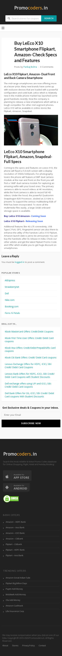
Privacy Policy (28, 645)
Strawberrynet (12, 286)
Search (49, 18)
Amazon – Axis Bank (15, 527)
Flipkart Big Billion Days (16, 583)
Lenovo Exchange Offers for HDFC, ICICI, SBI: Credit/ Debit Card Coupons (28, 366)
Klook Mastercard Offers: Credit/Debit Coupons (29, 331)
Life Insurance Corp (15, 611)
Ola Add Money (13, 600)
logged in (19, 262)
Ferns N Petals (12, 313)
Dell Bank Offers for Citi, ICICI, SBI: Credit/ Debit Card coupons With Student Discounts (29, 395)
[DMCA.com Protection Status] (11, 498)
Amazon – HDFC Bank (16, 522)
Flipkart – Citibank (14, 544)
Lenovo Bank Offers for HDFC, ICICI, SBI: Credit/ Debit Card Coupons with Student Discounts (30, 375)
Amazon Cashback (14, 605)
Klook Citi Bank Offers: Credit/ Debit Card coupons (30, 357)
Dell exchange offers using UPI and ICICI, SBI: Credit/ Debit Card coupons (28, 385)
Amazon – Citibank (14, 538)
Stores (15, 645)
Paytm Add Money (14, 589)
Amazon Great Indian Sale (18, 577)
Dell (7, 293)
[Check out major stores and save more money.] (31, 7)
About (5, 645)
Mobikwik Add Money (16, 594)
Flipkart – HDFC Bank (15, 550)
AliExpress (10, 280)
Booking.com (11, 306)
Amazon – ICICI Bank (15, 533)
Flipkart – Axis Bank (14, 555)
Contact (42, 645)
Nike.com (9, 299)
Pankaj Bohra (30, 66)
